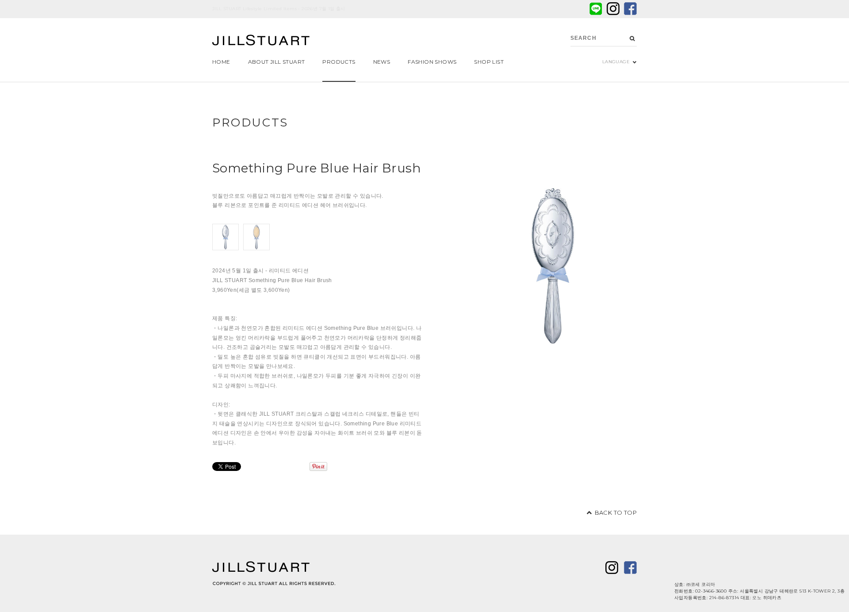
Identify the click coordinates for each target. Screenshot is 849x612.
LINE (595, 8)
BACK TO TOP (616, 512)
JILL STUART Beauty (261, 41)
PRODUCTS (250, 122)
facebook (630, 8)
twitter (613, 8)
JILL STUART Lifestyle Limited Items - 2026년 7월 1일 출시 (278, 8)
